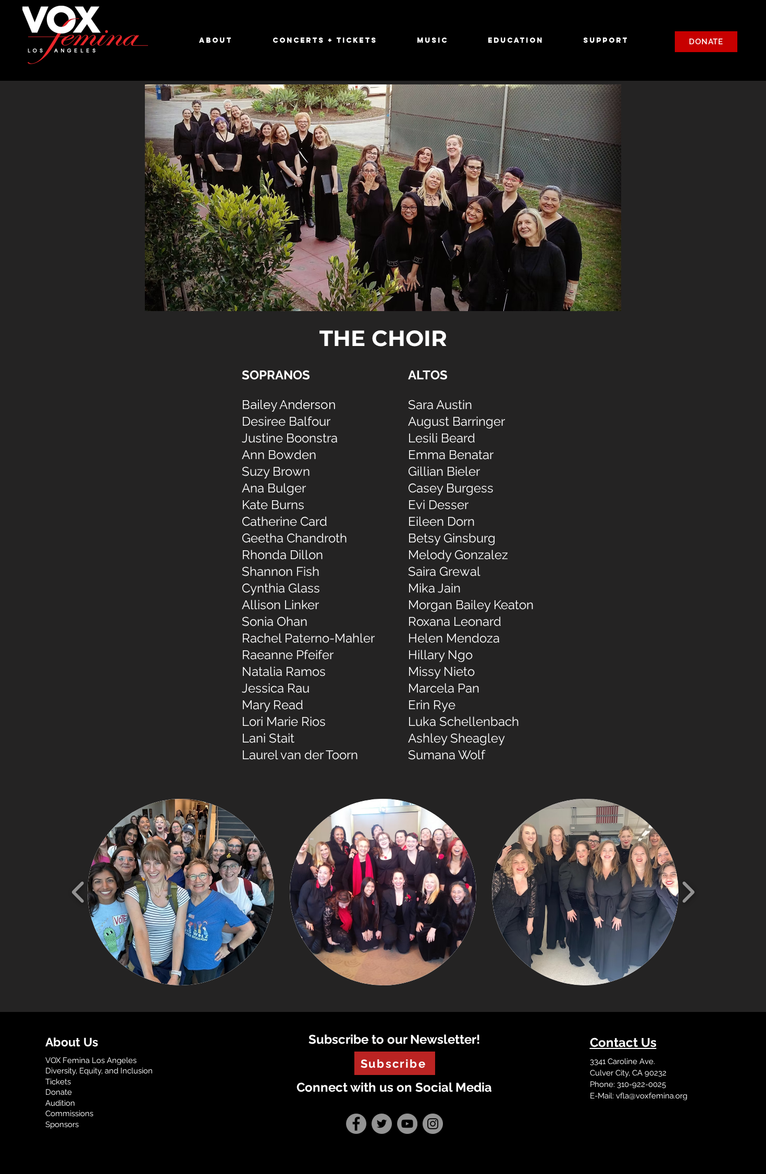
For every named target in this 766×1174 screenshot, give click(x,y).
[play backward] (78, 892)
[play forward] (688, 892)
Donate (58, 1092)
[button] (228, 40)
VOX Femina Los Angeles (91, 1060)
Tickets (58, 1081)
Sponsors (62, 1124)
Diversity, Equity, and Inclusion (99, 1071)
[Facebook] (356, 1124)
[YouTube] (407, 1124)
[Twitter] (382, 1124)
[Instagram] (433, 1124)
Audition (60, 1103)
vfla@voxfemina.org (651, 1096)
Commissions (69, 1113)
